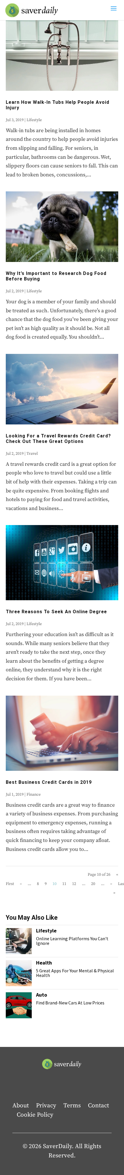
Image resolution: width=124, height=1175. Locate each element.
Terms (72, 1105)
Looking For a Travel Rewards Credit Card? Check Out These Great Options (58, 438)
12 (74, 883)
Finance (34, 794)
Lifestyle (34, 120)
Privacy (46, 1105)
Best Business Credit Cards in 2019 (49, 782)
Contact (98, 1105)
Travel (32, 453)
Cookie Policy (35, 1115)
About (20, 1105)
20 (93, 883)
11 (64, 883)
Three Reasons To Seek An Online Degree (56, 611)
